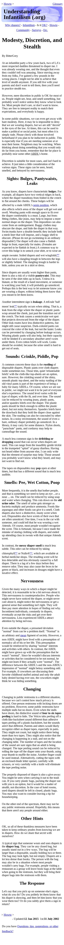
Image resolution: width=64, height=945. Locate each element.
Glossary (58, 3)
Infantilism (29, 25)
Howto (8, 3)
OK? (44, 25)
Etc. (45, 30)
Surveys (36, 30)
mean (23, 635)
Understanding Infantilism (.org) (25, 14)
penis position (41, 205)
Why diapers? (12, 25)
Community (23, 30)
